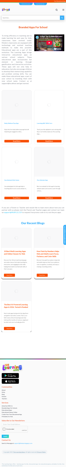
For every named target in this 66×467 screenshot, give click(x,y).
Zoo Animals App (42, 180)
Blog (3, 394)
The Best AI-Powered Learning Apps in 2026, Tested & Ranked (16, 306)
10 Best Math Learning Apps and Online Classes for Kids (15, 252)
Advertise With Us (7, 406)
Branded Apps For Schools (9, 408)
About (4, 390)
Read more (16, 141)
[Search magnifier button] (62, 18)
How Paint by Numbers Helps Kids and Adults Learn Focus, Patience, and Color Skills (48, 253)
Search (57, 10)
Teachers (4, 398)
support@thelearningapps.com (64, 235)
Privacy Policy (41, 452)
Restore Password (26, 4)
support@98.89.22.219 (13, 212)
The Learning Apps (19, 452)
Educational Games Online (9, 412)
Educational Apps (7, 410)
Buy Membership (40, 4)
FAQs (3, 392)
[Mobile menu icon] (63, 10)
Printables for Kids (7, 416)
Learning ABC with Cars (44, 123)
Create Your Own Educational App (12, 414)
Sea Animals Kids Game (11, 180)
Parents (4, 396)
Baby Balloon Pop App (11, 123)
